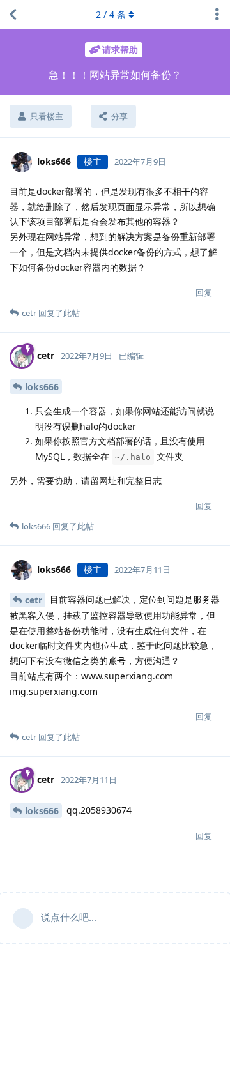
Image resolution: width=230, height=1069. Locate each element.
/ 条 (111, 14)
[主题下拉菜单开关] (217, 14)
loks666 (42, 387)
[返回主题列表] (13, 14)
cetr (33, 600)
